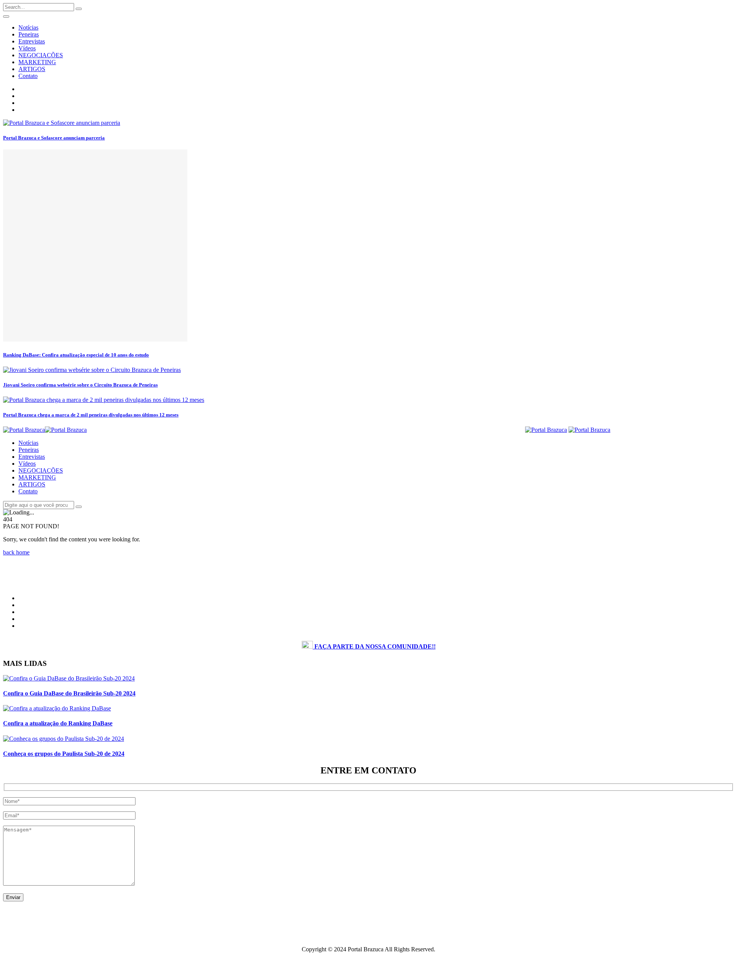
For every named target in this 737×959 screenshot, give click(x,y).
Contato (28, 76)
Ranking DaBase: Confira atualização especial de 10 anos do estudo (76, 355)
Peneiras (28, 34)
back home (16, 552)
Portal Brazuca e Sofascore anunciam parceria (54, 138)
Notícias (28, 27)
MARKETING (37, 62)
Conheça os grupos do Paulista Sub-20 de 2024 (63, 753)
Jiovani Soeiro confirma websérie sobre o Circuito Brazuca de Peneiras (80, 385)
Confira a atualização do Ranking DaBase (57, 723)
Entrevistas (31, 41)
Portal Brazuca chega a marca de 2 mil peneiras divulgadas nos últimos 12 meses (90, 415)
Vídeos (27, 48)
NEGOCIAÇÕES (40, 55)
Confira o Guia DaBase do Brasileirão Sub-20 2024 (69, 693)
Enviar (13, 897)
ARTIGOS (31, 69)
